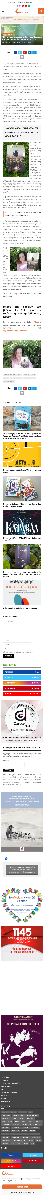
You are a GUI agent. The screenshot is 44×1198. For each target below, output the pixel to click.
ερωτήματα (15, 1130)
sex (30, 1112)
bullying (4, 1112)
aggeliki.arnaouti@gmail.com (15, 331)
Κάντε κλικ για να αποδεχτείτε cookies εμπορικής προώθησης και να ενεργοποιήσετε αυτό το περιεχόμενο (22, 869)
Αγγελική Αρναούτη (9, 375)
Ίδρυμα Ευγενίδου (18, 1115)
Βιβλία (3, 1098)
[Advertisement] (22, 988)
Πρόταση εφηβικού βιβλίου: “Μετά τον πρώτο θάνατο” (22, 471)
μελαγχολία (24, 1134)
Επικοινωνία (11, 2)
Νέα (2, 1089)
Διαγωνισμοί (5, 1102)
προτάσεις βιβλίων (30, 378)
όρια (32, 1143)
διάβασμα (38, 1121)
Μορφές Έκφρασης (32, 1115)
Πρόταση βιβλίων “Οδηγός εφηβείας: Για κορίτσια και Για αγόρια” (22, 505)
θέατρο (32, 1130)
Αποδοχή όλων (22, 1187)
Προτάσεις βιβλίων (7, 34)
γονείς (24, 1121)
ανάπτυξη (30, 1118)
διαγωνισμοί (6, 1124)
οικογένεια (5, 1137)
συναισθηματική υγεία (19, 1140)
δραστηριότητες (27, 1124)
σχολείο (38, 1140)
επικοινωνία (35, 1127)
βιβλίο (6, 378)
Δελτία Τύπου (6, 1086)
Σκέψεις (4, 1095)
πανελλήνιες (15, 1137)
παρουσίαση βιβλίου (16, 378)
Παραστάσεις (6, 1118)
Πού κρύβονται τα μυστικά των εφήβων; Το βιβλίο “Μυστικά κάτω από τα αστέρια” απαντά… (22, 574)
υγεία (12, 1143)
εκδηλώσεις (38, 1124)
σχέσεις (31, 1140)
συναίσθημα (6, 1140)
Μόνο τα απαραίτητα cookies (22, 1193)
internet (13, 1112)
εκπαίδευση (5, 1127)
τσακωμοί (5, 1143)
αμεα (19, 375)
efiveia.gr (7, 42)
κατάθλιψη (14, 1134)
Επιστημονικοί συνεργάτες (25, 2)
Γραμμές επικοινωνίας (9, 1092)
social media (6, 1115)
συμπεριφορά (36, 1137)
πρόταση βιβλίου (9, 381)
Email (6, 761)
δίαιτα (30, 1121)
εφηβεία (24, 1130)
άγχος (14, 1118)
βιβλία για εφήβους (29, 375)
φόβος (26, 1143)
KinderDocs (22, 1112)
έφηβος (22, 1118)
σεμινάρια (25, 1137)
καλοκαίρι (5, 1134)
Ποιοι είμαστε (6, 1077)
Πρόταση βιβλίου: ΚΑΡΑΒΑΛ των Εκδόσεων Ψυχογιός (22, 539)
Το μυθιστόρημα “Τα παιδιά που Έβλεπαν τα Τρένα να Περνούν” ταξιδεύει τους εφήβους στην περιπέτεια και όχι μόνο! (22, 436)
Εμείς (33, 154)
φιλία (19, 1143)
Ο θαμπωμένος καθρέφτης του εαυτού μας (20, 608)
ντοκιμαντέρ (35, 1134)
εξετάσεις (25, 1127)
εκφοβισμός (15, 1127)
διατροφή (16, 1124)
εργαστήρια (5, 1130)
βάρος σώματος (7, 1121)
